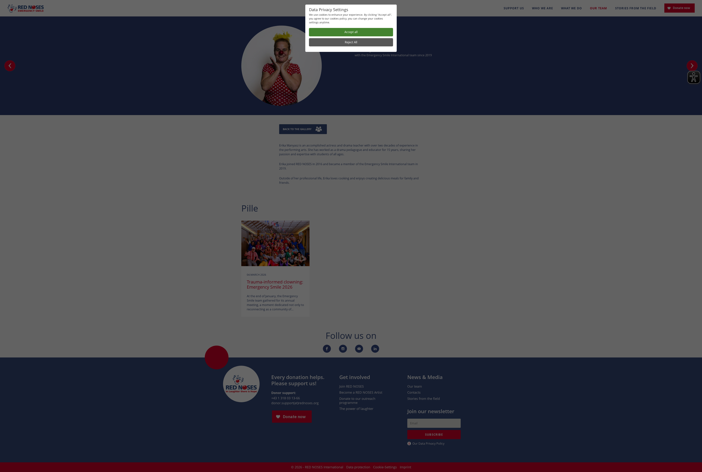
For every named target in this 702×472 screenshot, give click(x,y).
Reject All (351, 42)
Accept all (351, 32)
